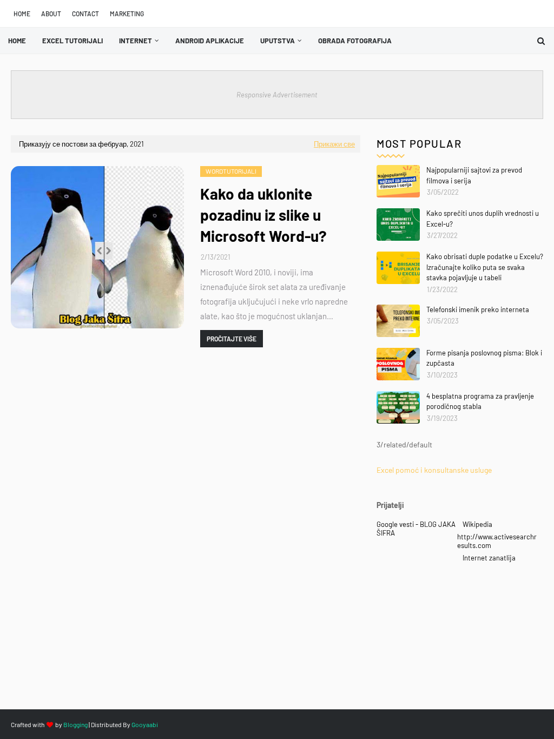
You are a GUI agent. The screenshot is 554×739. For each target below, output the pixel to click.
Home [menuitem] (17, 40)
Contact (85, 13)
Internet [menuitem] (135, 40)
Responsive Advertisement (277, 94)
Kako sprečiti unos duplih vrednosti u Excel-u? (482, 218)
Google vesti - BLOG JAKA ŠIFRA (416, 528)
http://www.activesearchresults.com (497, 541)
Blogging (75, 724)
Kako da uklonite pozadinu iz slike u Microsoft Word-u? (263, 214)
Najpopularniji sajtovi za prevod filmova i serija (474, 175)
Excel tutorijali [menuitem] (72, 40)
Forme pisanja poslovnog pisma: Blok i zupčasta (484, 358)
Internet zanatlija (489, 557)
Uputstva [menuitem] (277, 40)
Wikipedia (477, 524)
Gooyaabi (144, 724)
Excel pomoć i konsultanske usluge (434, 469)
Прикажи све (334, 144)
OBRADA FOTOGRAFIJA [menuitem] (355, 40)
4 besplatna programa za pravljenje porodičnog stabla (480, 401)
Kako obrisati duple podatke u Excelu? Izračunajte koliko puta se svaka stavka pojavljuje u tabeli (484, 267)
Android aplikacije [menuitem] (209, 40)
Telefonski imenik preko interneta (477, 309)
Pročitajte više (231, 338)
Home (22, 13)
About (51, 13)
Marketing (127, 13)
